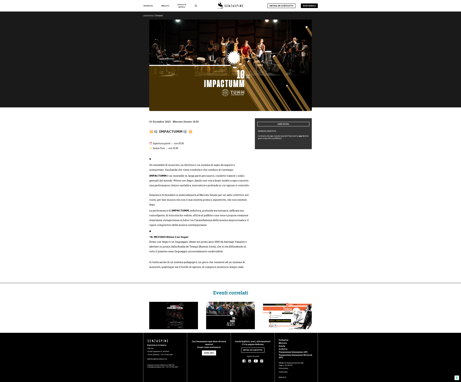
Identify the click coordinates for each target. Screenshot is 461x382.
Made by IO (282, 377)
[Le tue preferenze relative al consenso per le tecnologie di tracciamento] (457, 378)
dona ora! (209, 353)
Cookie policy (283, 372)
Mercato (165, 6)
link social (283, 124)
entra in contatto (252, 350)
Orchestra (283, 340)
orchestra (148, 6)
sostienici (309, 5)
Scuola (282, 346)
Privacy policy (283, 368)
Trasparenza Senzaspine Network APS (295, 356)
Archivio (283, 349)
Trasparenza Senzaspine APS (293, 352)
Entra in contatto (281, 5)
